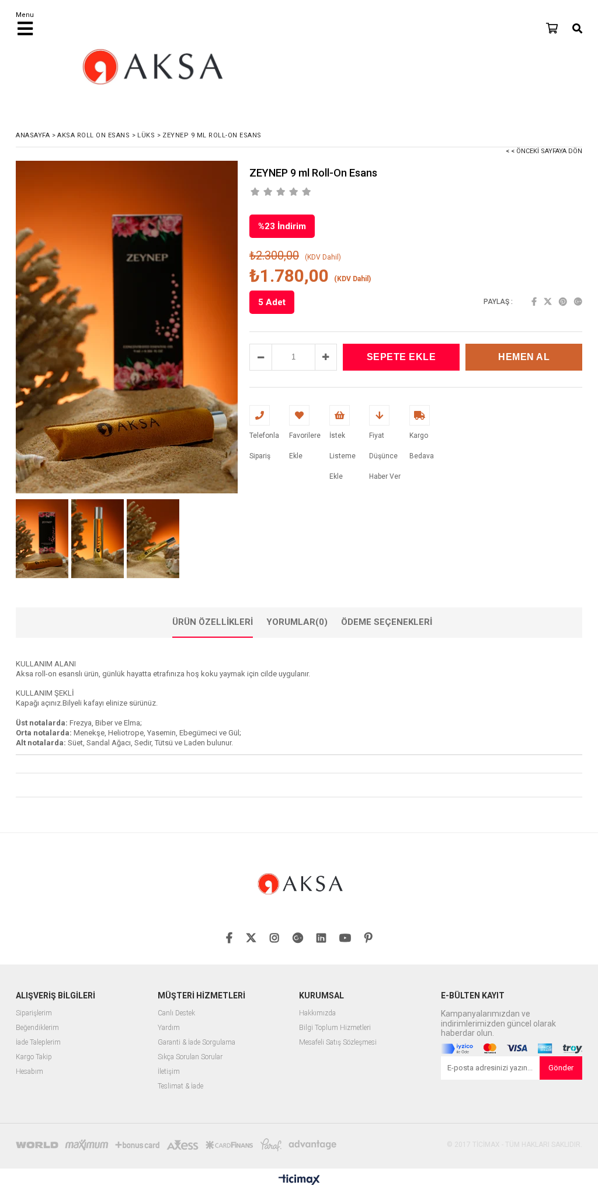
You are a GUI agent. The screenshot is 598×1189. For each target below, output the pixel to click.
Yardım (169, 1028)
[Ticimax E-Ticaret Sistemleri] (299, 1180)
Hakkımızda (317, 1013)
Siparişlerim (34, 1013)
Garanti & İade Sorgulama (196, 1042)
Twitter (548, 301)
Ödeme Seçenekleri (386, 622)
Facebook (534, 301)
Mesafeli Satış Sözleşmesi (338, 1042)
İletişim (169, 1072)
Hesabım (29, 1072)
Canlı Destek (176, 1013)
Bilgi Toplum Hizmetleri (335, 1028)
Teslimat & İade (180, 1086)
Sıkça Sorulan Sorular (190, 1057)
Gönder (560, 1067)
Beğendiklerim (37, 1028)
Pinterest (563, 301)
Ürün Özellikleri (212, 622)
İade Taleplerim (38, 1042)
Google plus (578, 301)
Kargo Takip (34, 1057)
